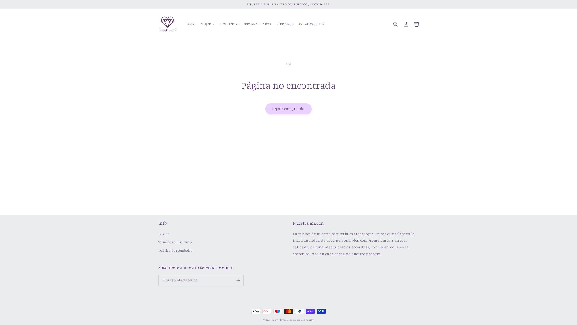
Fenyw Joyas (279, 319)
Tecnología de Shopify (300, 319)
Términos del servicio (175, 242)
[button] (207, 24)
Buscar (163, 234)
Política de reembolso (175, 250)
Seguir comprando (288, 109)
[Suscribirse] (238, 280)
